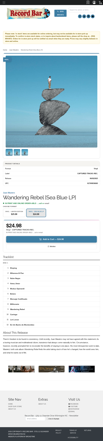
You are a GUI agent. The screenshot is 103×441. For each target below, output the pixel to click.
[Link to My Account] (94, 3)
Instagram (74, 409)
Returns (87, 430)
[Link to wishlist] (88, 3)
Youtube (74, 406)
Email (72, 411)
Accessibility (73, 437)
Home (5, 50)
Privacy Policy (58, 432)
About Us (12, 409)
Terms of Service (73, 432)
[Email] (93, 16)
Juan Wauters (14, 50)
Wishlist (53, 246)
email (47, 203)
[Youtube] (84, 16)
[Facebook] (80, 16)
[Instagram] (88, 16)
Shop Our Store (15, 406)
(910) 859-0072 (60, 13)
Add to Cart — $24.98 (53, 239)
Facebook (74, 404)
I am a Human (53, 419)
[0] (100, 3)
